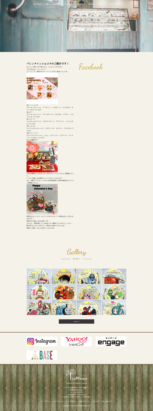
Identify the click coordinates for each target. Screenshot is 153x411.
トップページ (47, 401)
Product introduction (74, 5)
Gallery (91, 5)
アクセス (96, 401)
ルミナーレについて (60, 401)
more (75, 321)
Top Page (37, 5)
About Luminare (53, 5)
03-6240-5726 (78, 392)
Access (102, 5)
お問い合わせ (105, 401)
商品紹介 (73, 401)
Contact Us (115, 5)
